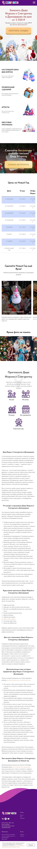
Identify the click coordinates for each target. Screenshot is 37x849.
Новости (22, 836)
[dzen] (6, 819)
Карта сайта (4, 839)
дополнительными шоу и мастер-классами (18, 680)
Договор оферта (5, 837)
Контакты (22, 834)
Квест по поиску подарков (13, 312)
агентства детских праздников (21, 767)
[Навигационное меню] (34, 2)
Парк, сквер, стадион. (9, 619)
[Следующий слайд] (36, 348)
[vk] (3, 819)
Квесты (21, 815)
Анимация (22, 818)
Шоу (21, 816)
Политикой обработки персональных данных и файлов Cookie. (13, 846)
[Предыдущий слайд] (1, 348)
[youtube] (8, 819)
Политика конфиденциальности (8, 836)
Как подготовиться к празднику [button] (8, 834)
